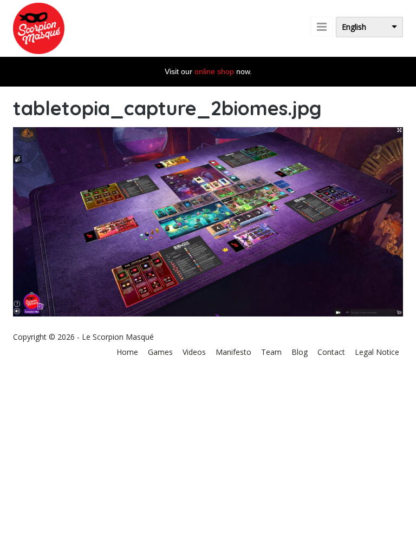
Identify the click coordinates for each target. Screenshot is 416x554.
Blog (299, 352)
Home (127, 352)
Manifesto (233, 352)
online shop (214, 71)
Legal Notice (377, 352)
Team (271, 352)
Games (160, 352)
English (354, 27)
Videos (194, 352)
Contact (331, 352)
